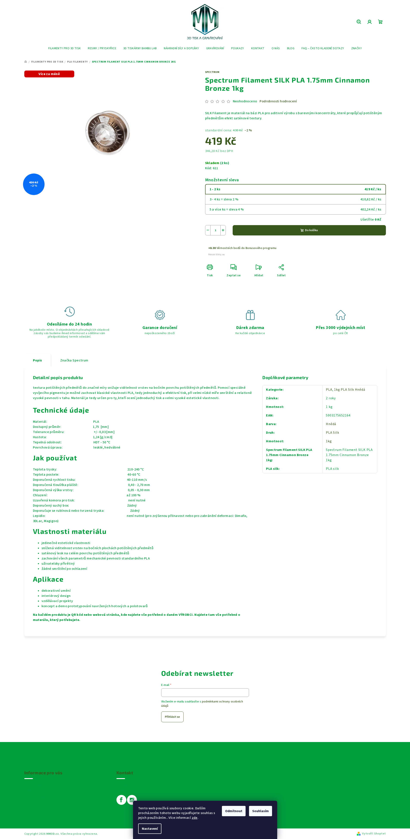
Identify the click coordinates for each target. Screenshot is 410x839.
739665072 (124, 790)
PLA (329, 389)
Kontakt (30, 810)
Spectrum (212, 72)
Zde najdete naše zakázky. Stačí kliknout (205, 753)
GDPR (28, 803)
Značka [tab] (74, 360)
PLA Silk (332, 432)
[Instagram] (132, 800)
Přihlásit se (172, 717)
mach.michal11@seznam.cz (138, 785)
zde (195, 817)
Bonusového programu (261, 248)
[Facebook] (121, 800)
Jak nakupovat (36, 785)
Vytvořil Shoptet (374, 833)
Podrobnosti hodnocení (278, 101)
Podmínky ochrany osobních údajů (51, 797)
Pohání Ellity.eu (216, 254)
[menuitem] (64, 48)
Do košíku (311, 230)
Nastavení (150, 828)
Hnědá (331, 424)
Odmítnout (233, 811)
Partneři (30, 816)
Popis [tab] (37, 360)
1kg (329, 441)
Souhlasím (260, 811)
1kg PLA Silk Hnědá (349, 389)
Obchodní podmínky (40, 791)
